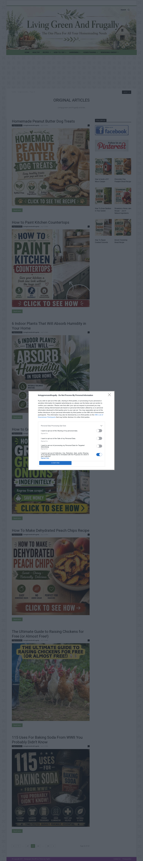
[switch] (99, 430)
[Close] (110, 395)
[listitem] (71, 426)
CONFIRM (55, 463)
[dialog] (71, 430)
